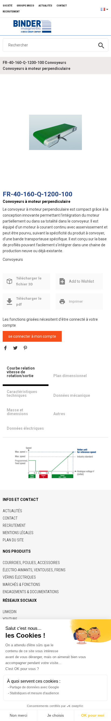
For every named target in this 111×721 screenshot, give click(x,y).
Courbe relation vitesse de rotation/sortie (21, 372)
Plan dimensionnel (70, 376)
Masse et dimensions (17, 412)
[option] (55, 132)
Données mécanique (71, 395)
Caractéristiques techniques (22, 393)
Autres (59, 414)
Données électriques (25, 428)
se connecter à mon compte (32, 336)
